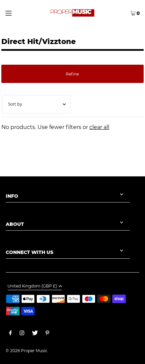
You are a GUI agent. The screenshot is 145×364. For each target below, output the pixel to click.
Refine (72, 74)
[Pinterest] (47, 333)
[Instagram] (22, 333)
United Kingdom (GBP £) (32, 286)
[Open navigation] (17, 12)
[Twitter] (35, 333)
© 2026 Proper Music (27, 350)
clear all (99, 127)
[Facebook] (10, 333)
